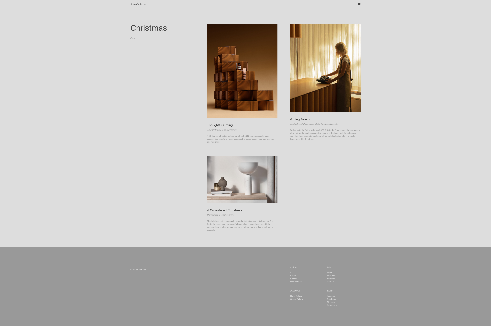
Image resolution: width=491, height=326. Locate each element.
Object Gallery (296, 299)
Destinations (296, 281)
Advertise (331, 275)
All (291, 272)
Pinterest (331, 302)
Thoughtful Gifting (220, 125)
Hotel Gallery (296, 296)
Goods (293, 275)
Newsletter (332, 305)
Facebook (331, 299)
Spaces (293, 278)
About (329, 272)
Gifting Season (300, 119)
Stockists (331, 278)
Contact (330, 281)
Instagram (331, 296)
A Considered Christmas (224, 210)
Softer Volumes (138, 4)
